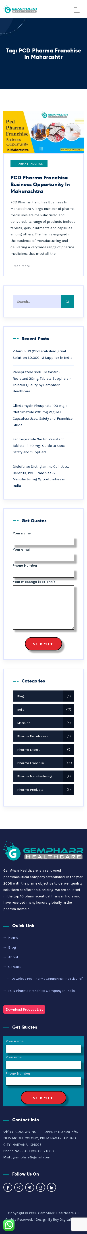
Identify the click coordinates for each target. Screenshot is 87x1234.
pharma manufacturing (43, 776)
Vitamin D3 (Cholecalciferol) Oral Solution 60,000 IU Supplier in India (42, 354)
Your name (22, 533)
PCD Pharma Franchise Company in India (41, 991)
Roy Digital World (67, 1219)
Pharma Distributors (43, 736)
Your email (22, 549)
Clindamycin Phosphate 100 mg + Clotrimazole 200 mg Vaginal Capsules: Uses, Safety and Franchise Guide (43, 415)
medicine (43, 723)
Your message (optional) (34, 582)
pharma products (43, 790)
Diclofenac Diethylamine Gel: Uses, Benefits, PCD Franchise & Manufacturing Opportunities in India (41, 476)
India (43, 710)
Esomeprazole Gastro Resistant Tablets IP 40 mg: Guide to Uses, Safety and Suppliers (39, 445)
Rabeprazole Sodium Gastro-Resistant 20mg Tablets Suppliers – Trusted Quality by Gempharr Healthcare (42, 381)
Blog (43, 696)
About (13, 957)
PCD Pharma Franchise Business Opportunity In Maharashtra (40, 184)
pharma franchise (29, 163)
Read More (21, 266)
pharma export (43, 750)
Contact (14, 967)
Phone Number (25, 565)
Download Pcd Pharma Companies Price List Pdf (47, 979)
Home (13, 937)
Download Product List (24, 1009)
